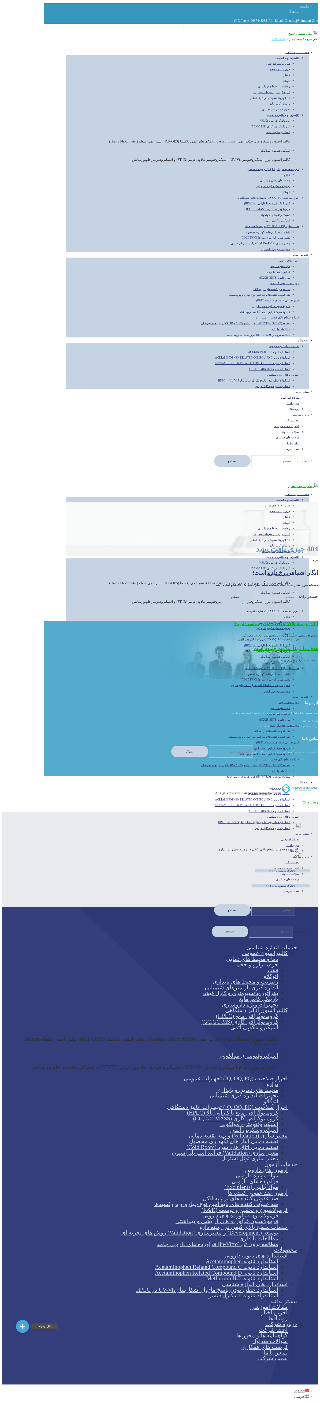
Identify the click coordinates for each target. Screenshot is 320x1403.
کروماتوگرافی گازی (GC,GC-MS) (270, 126)
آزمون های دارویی (289, 260)
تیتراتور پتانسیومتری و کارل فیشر (270, 98)
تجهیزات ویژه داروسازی (276, 109)
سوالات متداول (290, 432)
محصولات (303, 340)
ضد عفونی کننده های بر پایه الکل (271, 289)
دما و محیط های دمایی (277, 63)
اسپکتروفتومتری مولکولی (275, 150)
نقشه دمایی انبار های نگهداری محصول (268, 232)
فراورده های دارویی (278, 271)
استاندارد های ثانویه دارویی (284, 346)
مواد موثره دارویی (280, 266)
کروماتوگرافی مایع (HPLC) (274, 120)
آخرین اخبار (292, 403)
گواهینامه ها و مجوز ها (286, 426)
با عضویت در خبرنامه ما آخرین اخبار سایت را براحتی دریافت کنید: (285, 751)
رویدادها (278, 1318)
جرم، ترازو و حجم (279, 69)
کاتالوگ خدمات (282, 870)
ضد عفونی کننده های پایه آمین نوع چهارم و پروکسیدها (259, 294)
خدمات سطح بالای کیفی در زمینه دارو (277, 317)
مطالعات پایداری (280, 329)
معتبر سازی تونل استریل (275, 249)
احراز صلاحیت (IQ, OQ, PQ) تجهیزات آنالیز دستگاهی (268, 197)
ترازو (287, 174)
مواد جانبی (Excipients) (274, 277)
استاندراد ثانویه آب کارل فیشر (272, 386)
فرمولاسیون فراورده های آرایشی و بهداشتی (264, 312)
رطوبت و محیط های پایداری (274, 86)
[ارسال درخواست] (22, 1326)
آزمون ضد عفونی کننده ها (284, 283)
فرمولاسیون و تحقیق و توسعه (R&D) (277, 300)
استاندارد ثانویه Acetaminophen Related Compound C (252, 357)
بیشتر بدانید (302, 391)
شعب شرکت (291, 449)
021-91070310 (278, 39)
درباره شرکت (301, 414)
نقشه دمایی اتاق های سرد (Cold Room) (265, 237)
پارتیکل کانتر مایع (280, 103)
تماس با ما (293, 443)
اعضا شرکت (292, 420)
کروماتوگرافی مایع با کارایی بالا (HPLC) (267, 203)
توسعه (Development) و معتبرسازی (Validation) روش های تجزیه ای (245, 323)
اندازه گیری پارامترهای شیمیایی (271, 92)
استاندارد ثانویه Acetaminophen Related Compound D (252, 363)
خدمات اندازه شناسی (296, 52)
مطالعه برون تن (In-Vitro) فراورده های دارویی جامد (258, 335)
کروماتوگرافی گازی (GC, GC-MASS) (268, 209)
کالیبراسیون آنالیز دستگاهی (283, 115)
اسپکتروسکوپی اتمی (278, 132)
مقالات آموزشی (290, 397)
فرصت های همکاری (287, 437)
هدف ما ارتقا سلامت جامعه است (285, 648)
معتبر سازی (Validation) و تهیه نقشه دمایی (272, 226)
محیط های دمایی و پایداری (275, 180)
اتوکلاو (286, 80)
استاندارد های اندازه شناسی (283, 374)
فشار (287, 75)
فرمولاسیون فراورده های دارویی (271, 306)
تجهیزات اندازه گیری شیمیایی (273, 186)
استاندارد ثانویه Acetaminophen (269, 352)
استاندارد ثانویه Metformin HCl (269, 369)
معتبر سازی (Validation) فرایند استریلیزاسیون (260, 243)
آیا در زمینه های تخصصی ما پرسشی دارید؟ (276, 623)
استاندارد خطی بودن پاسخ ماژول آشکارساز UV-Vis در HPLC (254, 380)
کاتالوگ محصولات (280, 885)
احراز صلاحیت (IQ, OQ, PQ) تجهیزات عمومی (273, 169)
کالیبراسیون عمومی (287, 58)
